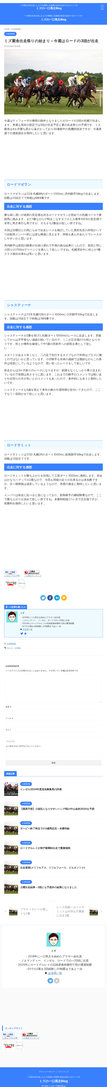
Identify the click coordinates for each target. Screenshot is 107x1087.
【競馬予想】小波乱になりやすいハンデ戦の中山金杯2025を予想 (57, 808)
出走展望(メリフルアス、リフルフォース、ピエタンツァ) (52, 867)
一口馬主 (17, 648)
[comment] (64, 598)
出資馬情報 (11, 644)
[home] (25, 634)
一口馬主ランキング (33, 576)
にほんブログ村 (12, 575)
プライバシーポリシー (47, 1072)
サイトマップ (63, 1072)
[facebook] (50, 598)
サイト (8, 730)
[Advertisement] (53, 157)
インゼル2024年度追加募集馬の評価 (41, 789)
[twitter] (43, 598)
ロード (10, 648)
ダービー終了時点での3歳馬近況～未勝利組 (45, 828)
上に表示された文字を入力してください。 (24, 746)
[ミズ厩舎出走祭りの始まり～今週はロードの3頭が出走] (57, 598)
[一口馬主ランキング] (31, 573)
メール (9, 718)
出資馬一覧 (27, 629)
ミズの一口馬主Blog (49, 8)
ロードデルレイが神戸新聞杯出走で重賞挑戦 (45, 848)
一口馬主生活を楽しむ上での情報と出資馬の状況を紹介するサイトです (53, 1077)
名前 (8, 706)
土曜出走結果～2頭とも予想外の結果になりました (48, 887)
